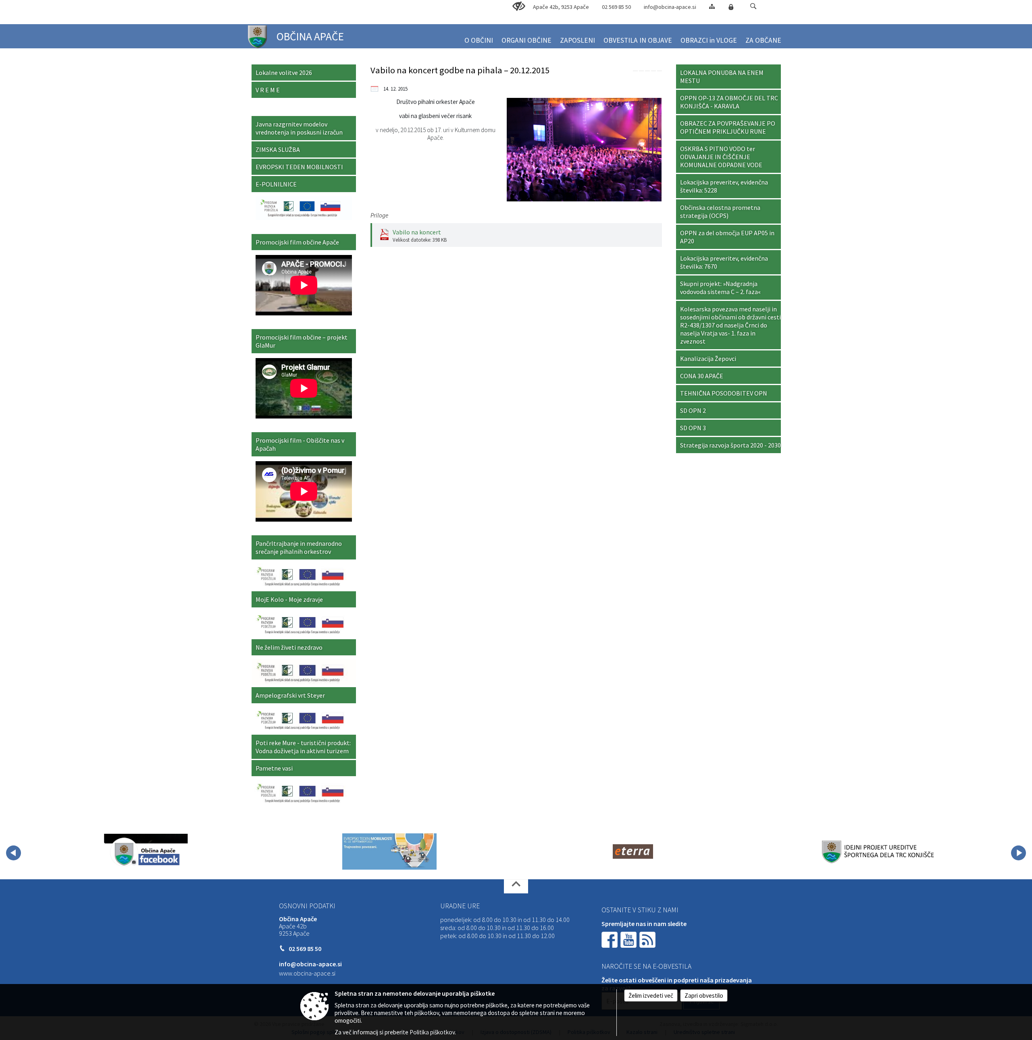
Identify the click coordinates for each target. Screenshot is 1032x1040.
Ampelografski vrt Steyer (290, 695)
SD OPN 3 (693, 428)
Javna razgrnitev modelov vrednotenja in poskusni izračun (299, 128)
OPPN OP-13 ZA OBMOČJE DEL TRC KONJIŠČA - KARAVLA (729, 102)
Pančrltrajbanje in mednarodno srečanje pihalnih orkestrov (299, 547)
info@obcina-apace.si (670, 6)
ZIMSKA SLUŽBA (278, 149)
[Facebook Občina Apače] (146, 851)
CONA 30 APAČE (701, 376)
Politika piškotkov (432, 1032)
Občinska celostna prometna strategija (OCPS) (720, 211)
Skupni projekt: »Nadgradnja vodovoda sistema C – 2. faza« (720, 288)
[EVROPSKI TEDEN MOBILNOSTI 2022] (389, 851)
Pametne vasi (274, 768)
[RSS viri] (648, 939)
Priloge (379, 215)
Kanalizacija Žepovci (708, 358)
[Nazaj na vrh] (516, 886)
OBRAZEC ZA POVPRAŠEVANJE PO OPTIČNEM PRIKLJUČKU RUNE (727, 127)
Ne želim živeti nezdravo (289, 647)
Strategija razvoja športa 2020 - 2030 (730, 445)
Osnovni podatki (307, 905)
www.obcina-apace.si (307, 973)
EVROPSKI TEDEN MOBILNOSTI (299, 167)
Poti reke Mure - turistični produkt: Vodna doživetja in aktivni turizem (303, 747)
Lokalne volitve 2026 (284, 72)
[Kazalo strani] (712, 6)
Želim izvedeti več (650, 995)
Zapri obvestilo (704, 995)
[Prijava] (731, 7)
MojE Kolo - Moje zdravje (289, 599)
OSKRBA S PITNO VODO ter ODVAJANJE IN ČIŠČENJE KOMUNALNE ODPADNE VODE (721, 157)
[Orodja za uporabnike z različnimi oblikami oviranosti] (518, 6)
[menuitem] (479, 37)
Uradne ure (460, 905)
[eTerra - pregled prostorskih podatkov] (633, 851)
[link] (635, 70)
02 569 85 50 (616, 6)
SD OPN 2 (693, 410)
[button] (753, 6)
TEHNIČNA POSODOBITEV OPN (723, 393)
